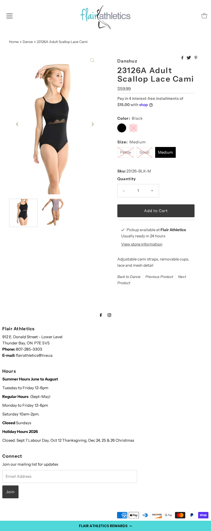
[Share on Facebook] (182, 57)
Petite (125, 152)
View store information (141, 244)
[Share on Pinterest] (196, 57)
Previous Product (159, 276)
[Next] (92, 124)
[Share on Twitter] (189, 57)
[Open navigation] (9, 15)
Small (144, 152)
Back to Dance (128, 276)
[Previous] (17, 124)
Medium (165, 152)
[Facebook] (101, 315)
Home (14, 42)
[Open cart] (204, 15)
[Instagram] (109, 315)
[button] (105, 526)
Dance (28, 42)
